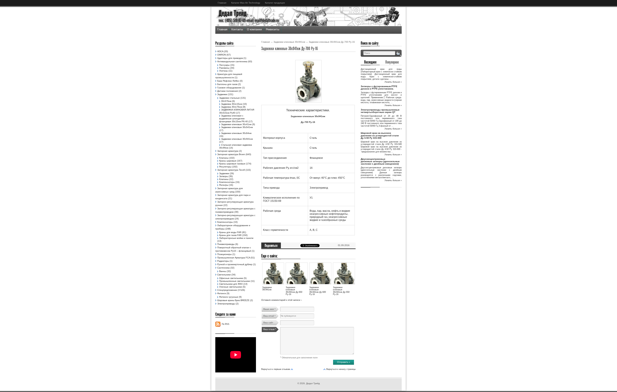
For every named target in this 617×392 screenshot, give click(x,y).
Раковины (224, 68)
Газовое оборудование (229, 87)
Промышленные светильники (234, 281)
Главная (222, 2)
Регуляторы (225, 166)
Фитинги (221, 293)
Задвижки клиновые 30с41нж (236, 124)
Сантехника (223, 267)
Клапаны (223, 158)
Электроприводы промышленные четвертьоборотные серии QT (380, 110)
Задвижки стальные (229, 98)
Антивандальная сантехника (232, 61)
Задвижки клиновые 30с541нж (237, 127)
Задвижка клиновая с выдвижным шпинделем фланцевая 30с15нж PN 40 (233, 118)
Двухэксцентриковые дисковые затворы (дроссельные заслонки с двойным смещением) (380, 161)
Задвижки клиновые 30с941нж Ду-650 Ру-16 (294, 290)
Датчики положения (227, 91)
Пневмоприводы (226, 244)
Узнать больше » (393, 82)
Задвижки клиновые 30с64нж (236, 133)
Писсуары (224, 65)
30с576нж (226, 101)
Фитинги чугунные (228, 297)
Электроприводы (226, 303)
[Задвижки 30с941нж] (273, 285)
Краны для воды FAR (230, 232)
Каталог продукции (275, 2)
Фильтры (223, 185)
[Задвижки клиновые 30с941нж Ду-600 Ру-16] (320, 285)
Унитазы (223, 70)
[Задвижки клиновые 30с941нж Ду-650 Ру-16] (297, 285)
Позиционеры (224, 254)
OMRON (221, 54)
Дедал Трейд (233, 13)
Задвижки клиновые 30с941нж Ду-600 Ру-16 (317, 290)
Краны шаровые (227, 160)
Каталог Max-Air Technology (245, 2)
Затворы (223, 176)
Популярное (392, 62)
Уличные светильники (230, 286)
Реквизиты (272, 29)
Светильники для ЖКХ (231, 284)
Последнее (370, 62)
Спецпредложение (227, 290)
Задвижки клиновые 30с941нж (289, 42)
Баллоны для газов (227, 84)
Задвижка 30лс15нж (231, 104)
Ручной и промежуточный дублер (234, 264)
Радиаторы (223, 261)
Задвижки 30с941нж (267, 288)
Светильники (224, 274)
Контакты (237, 29)
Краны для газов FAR (230, 235)
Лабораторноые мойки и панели (236, 238)
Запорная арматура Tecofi (231, 170)
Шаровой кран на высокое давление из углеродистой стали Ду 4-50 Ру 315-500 (380, 135)
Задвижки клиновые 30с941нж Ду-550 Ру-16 (341, 290)
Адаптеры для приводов (230, 58)
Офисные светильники (231, 278)
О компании (254, 29)
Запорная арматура (227, 151)
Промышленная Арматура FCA (233, 257)
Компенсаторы (227, 182)
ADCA (220, 51)
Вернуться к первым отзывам (275, 369)
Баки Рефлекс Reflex (228, 81)
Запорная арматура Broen (231, 154)
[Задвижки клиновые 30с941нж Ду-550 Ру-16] (344, 285)
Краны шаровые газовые (232, 163)
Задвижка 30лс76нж (231, 107)
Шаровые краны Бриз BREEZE (233, 300)
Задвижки (222, 94)
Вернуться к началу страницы (341, 369)
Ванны (222, 271)
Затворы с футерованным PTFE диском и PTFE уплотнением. (379, 87)
